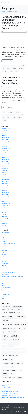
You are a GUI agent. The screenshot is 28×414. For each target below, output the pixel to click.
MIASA (4, 352)
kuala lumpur (12, 332)
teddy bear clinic (5, 287)
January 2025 (4, 139)
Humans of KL (4, 259)
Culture (3, 241)
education (3, 245)
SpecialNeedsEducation (8, 363)
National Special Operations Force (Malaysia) (12, 276)
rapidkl (3, 281)
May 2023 (3, 172)
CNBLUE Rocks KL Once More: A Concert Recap (11, 80)
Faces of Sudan (5, 250)
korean (8, 68)
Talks (2, 283)
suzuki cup (12, 367)
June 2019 (4, 210)
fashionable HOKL (14, 312)
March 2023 (4, 177)
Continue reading (7, 61)
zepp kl (16, 71)
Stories (8, 406)
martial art (4, 342)
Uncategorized (5, 294)
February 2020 (5, 192)
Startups (19, 363)
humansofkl (20, 114)
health (2, 256)
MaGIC (5, 336)
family (2, 252)
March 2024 (4, 157)
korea (8, 117)
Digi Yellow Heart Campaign (8, 243)
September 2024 (5, 148)
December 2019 (5, 196)
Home (3, 406)
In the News (21, 407)
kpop (14, 68)
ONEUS (4, 71)
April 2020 (3, 188)
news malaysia (23, 352)
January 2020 (4, 194)
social (12, 359)
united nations (12, 373)
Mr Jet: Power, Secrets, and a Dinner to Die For (12, 397)
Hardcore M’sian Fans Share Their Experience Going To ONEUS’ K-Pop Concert (13, 22)
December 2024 (5, 141)
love (19, 331)
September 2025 (5, 128)
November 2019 (5, 199)
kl (3, 68)
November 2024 (5, 144)
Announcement (5, 232)
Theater (3, 289)
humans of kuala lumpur (8, 114)
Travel (2, 292)
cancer (3, 309)
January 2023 (4, 181)
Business (3, 239)
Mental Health (4, 267)
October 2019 (4, 201)
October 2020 (4, 185)
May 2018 (3, 225)
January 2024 (4, 161)
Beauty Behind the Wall (17, 306)
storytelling (4, 366)
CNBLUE (10, 112)
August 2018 (4, 218)
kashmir (19, 328)
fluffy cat (4, 316)
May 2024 (3, 152)
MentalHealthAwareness (7, 346)
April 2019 (3, 214)
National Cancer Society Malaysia (9, 272)
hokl (10, 316)
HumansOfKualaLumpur (9, 328)
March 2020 (4, 190)
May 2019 (3, 212)
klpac (3, 332)
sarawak (5, 359)
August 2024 (4, 150)
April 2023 (3, 174)
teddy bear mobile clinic (9, 370)
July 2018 (3, 221)
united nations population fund (8, 377)
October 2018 (4, 216)
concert (14, 65)
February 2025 (5, 137)
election (4, 312)
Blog (2, 237)
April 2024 (3, 155)
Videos (3, 407)
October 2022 (4, 183)
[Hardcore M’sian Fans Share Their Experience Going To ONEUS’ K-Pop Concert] (14, 38)
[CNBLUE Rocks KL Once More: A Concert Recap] (8, 87)
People (4, 355)
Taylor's (3, 285)
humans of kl (22, 65)
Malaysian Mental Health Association (11, 339)
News (2, 278)
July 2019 (3, 207)
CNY (8, 309)
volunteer (19, 377)
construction (20, 309)
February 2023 (5, 179)
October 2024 (4, 146)
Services (14, 407)
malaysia (21, 68)
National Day (4, 274)
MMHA (10, 352)
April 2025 (3, 133)
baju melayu (6, 65)
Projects (8, 407)
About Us (4, 409)
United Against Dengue (7, 387)
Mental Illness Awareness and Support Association (14, 349)
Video (2, 298)
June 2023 (4, 170)
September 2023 (5, 166)
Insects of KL (4, 261)
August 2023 (4, 168)
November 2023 (5, 163)
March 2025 (4, 135)
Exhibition (3, 248)
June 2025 (4, 130)
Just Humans (4, 263)
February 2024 (5, 159)
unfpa (2, 296)
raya (11, 71)
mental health (13, 343)
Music (4, 120)
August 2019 (4, 205)
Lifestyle (3, 265)
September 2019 (5, 203)
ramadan (11, 355)
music (2, 270)
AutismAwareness (6, 306)
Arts (2, 234)
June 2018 (4, 223)
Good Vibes (4, 254)
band (4, 112)
